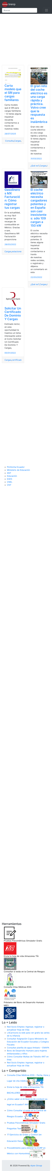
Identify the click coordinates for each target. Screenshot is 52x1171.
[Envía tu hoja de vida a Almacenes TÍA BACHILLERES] (28, 1093)
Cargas (17, 141)
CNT (9, 485)
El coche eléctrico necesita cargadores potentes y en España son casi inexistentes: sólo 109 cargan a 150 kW (39, 207)
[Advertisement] (26, 39)
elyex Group (36, 1165)
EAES (9, 479)
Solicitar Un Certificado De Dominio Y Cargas (13, 314)
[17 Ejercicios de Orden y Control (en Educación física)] (31, 1141)
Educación (12, 476)
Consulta (9, 141)
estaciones (17, 251)
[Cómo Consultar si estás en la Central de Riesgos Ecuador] (31, 1116)
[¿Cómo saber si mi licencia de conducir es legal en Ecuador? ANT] (37, 1104)
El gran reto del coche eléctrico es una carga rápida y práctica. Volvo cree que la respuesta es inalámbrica (39, 104)
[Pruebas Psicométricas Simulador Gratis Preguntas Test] (29, 1128)
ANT (9, 473)
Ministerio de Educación (18, 470)
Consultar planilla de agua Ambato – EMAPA (28, 1047)
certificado (17, 360)
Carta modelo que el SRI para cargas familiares (13, 93)
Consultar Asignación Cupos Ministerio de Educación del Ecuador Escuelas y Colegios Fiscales (28, 1041)
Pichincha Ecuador (16, 467)
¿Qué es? (35, 165)
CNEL (9, 482)
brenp (11, 4)
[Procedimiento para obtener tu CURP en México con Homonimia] (38, 1153)
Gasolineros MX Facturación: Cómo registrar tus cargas (12, 198)
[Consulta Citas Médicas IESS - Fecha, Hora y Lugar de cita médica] (35, 1081)
